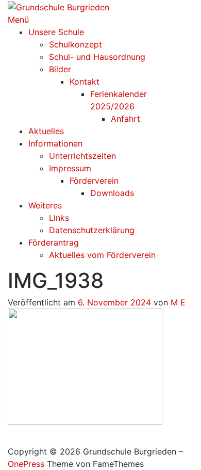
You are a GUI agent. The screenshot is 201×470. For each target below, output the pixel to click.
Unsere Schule (56, 32)
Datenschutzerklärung (92, 230)
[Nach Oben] (11, 439)
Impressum (70, 168)
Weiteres (45, 205)
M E (178, 302)
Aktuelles (46, 131)
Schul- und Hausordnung (97, 57)
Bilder (60, 69)
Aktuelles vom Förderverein (102, 255)
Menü (18, 19)
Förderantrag (53, 242)
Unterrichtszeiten (82, 156)
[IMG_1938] (85, 366)
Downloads (112, 193)
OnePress (26, 464)
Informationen (55, 143)
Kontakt (84, 81)
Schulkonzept (75, 44)
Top (189, 456)
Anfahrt (125, 119)
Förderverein (94, 180)
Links (59, 218)
